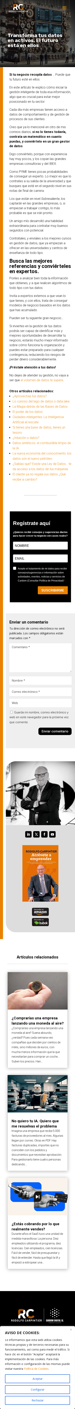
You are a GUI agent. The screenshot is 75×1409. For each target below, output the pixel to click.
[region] (37, 1367)
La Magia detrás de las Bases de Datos (40, 406)
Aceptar (38, 1379)
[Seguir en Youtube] (52, 834)
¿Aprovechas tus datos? (30, 396)
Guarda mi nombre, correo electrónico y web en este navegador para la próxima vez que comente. (39, 717)
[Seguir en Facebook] (44, 834)
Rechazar (38, 1400)
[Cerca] (70, 1329)
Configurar (37, 1389)
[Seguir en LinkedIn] (28, 834)
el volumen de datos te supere (42, 380)
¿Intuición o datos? (26, 438)
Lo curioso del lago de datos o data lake (41, 401)
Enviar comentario (55, 731)
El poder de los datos (28, 412)
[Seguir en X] (36, 834)
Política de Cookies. (36, 1369)
